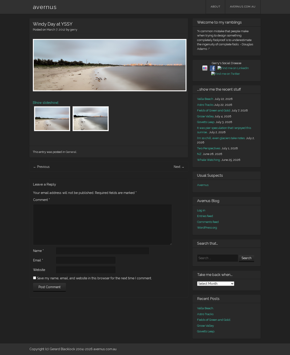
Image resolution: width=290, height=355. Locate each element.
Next (179, 167)
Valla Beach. (205, 99)
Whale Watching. (209, 160)
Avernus (202, 185)
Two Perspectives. (209, 148)
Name (38, 251)
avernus (45, 7)
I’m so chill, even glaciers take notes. (221, 138)
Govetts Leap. (206, 122)
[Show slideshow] (45, 102)
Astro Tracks (205, 104)
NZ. (199, 154)
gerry (73, 29)
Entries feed (205, 216)
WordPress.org (207, 227)
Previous (41, 167)
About (215, 6)
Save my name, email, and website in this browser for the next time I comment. (94, 278)
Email (38, 260)
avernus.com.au (243, 6)
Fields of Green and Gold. (214, 110)
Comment (41, 200)
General (71, 152)
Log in (201, 210)
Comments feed (208, 222)
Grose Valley (205, 116)
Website (39, 270)
